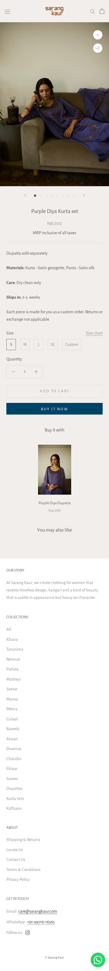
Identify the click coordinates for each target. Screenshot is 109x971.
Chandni (13, 758)
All (8, 629)
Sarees (12, 778)
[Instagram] (27, 932)
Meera (11, 709)
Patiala (12, 669)
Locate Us (14, 849)
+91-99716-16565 (41, 922)
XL (53, 344)
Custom (72, 344)
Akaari (12, 739)
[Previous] (25, 195)
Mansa (12, 699)
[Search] (92, 11)
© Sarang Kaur (54, 957)
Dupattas (14, 788)
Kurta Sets (15, 798)
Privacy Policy (18, 879)
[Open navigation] (7, 11)
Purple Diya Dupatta (55, 503)
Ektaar (11, 768)
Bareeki (13, 728)
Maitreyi (13, 679)
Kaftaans (14, 808)
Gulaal (12, 719)
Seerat (11, 689)
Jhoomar (13, 748)
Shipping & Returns (23, 839)
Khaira (12, 639)
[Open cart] (102, 11)
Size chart (94, 333)
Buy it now (54, 409)
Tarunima (14, 649)
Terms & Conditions (23, 869)
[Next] (84, 195)
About (12, 828)
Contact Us (15, 859)
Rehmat (13, 659)
